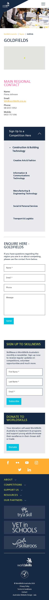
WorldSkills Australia (10, 34)
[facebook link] (8, 463)
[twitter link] (20, 470)
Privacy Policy (24, 586)
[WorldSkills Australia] (6, 5)
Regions (21, 34)
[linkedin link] (29, 470)
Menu (43, 4)
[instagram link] (36, 463)
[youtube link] (27, 463)
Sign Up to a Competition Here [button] (20, 133)
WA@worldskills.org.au (15, 101)
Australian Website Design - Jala (24, 595)
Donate (13, 447)
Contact (24, 592)
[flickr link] (17, 463)
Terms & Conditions (25, 589)
